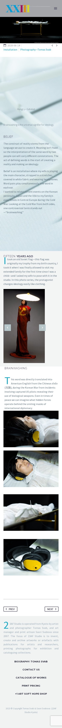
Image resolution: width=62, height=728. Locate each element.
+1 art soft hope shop (31, 693)
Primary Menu (56, 8)
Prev (12, 609)
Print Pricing (31, 685)
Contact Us (31, 669)
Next (50, 609)
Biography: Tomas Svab (31, 661)
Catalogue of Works (31, 677)
